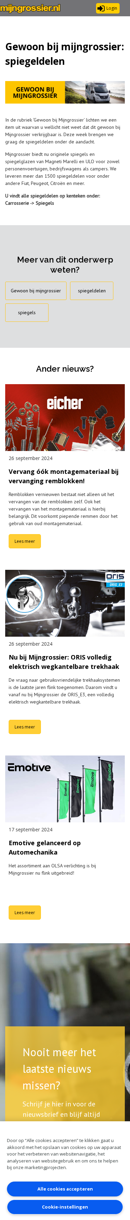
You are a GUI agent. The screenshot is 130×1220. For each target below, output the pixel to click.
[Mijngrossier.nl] (30, 8)
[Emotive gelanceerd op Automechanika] (65, 788)
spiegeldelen (92, 291)
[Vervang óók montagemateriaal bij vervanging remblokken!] (65, 417)
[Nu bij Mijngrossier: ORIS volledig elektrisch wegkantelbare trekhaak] (65, 603)
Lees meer (25, 541)
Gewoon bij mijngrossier (36, 291)
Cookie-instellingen (65, 1207)
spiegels (27, 312)
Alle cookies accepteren (65, 1189)
